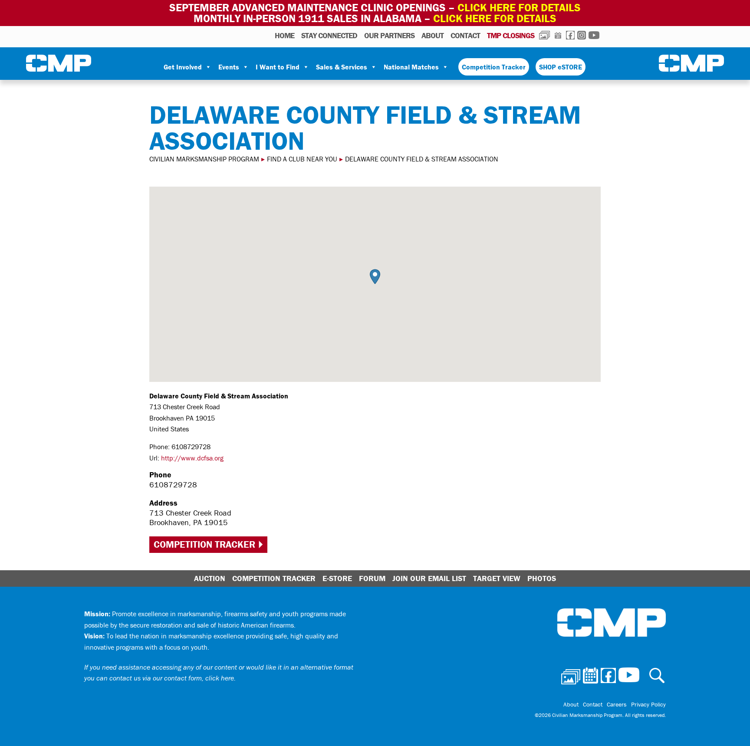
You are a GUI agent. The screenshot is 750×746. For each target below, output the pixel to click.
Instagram (581, 35)
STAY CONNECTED (329, 35)
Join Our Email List (429, 578)
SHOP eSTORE (560, 66)
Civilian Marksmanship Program (58, 63)
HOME (284, 35)
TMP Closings (510, 35)
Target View (496, 578)
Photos (544, 35)
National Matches (411, 66)
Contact (465, 35)
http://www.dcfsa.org (192, 458)
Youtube (594, 35)
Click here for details (519, 7)
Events (228, 66)
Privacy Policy (648, 704)
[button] (375, 276)
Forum (372, 578)
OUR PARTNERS (389, 35)
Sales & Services (341, 66)
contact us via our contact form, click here (171, 678)
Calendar (558, 35)
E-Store (337, 578)
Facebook (570, 35)
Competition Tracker (494, 66)
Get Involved (183, 66)
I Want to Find (277, 66)
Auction (209, 578)
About (432, 35)
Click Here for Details (494, 18)
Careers (617, 704)
